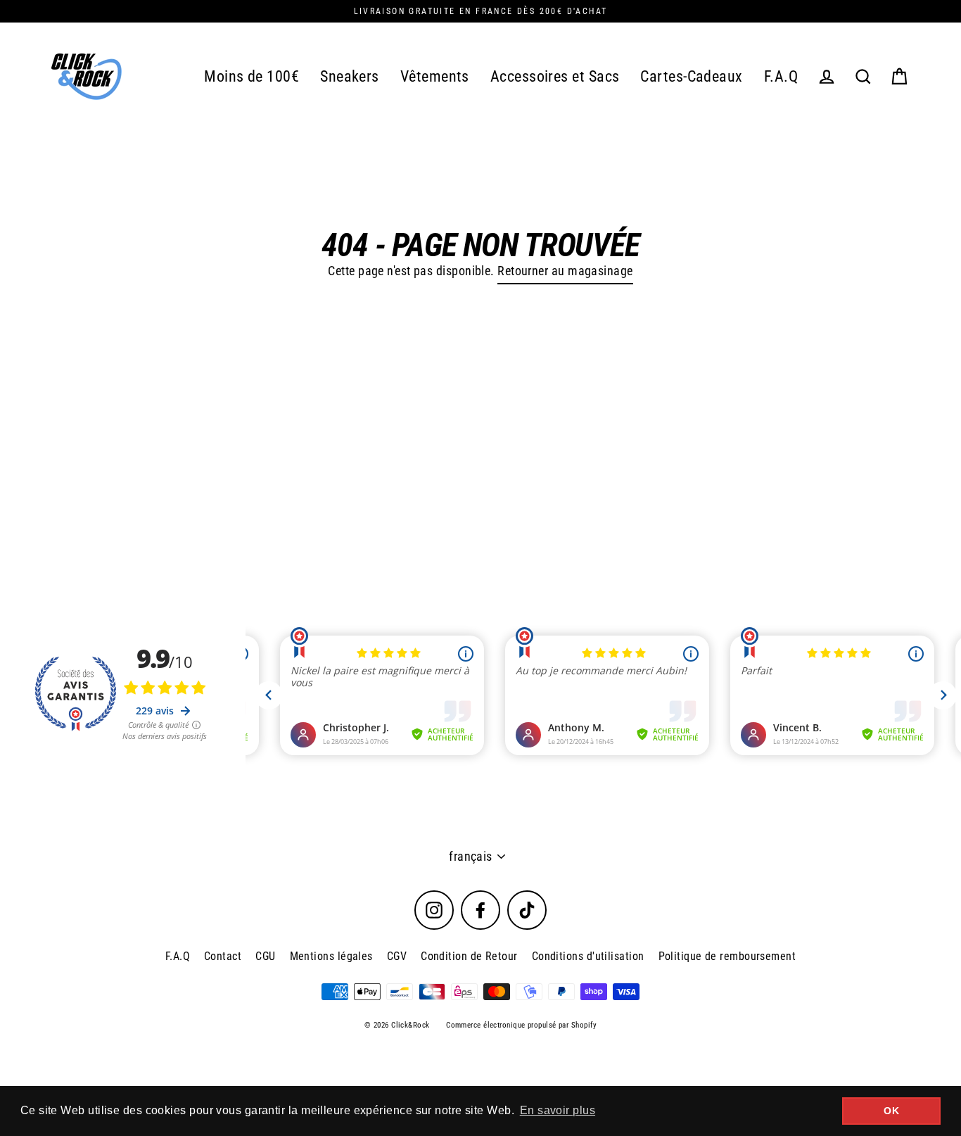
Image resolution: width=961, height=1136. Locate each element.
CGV (397, 956)
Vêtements (434, 76)
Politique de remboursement (727, 956)
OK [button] (891, 1110)
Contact (222, 956)
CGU (265, 956)
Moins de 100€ (251, 76)
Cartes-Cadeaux (691, 76)
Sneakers (349, 76)
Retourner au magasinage (564, 270)
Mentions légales (331, 956)
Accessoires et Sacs (555, 76)
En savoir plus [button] (557, 1110)
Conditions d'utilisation (588, 956)
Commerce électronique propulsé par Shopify (521, 1025)
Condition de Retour (469, 956)
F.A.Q (781, 76)
